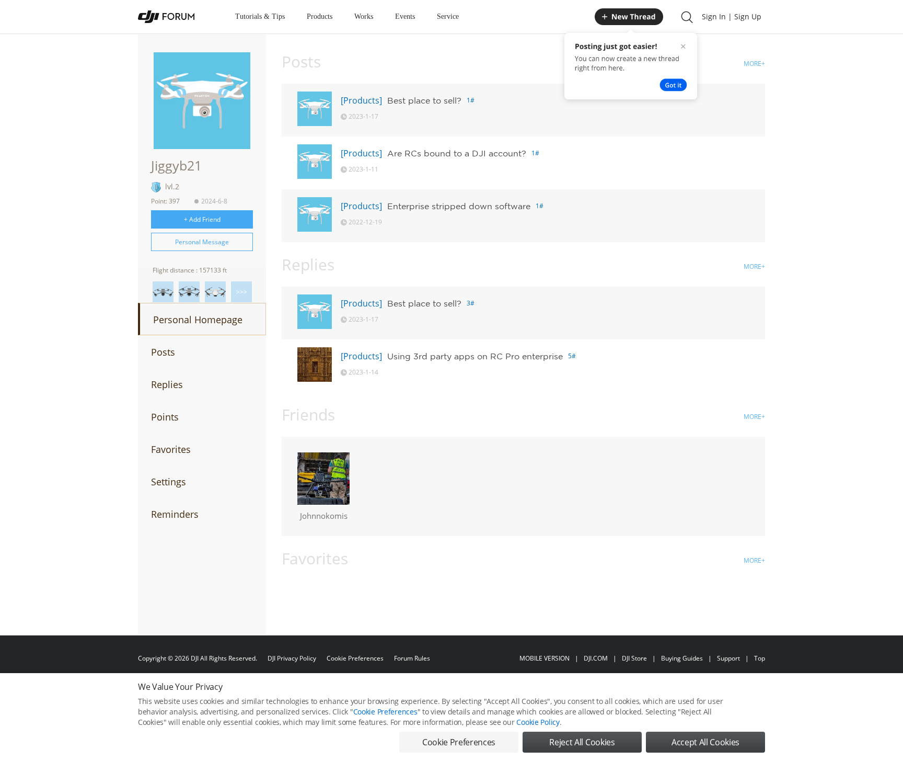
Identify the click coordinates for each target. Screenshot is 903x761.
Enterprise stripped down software (458, 206)
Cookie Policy (537, 722)
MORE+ (754, 63)
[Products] (361, 100)
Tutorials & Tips (260, 16)
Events (405, 16)
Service (448, 16)
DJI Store (634, 658)
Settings (168, 481)
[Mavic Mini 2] (215, 291)
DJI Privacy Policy (292, 658)
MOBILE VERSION (544, 658)
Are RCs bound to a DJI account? (456, 153)
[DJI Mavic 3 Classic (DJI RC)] (189, 291)
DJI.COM (596, 658)
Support (728, 658)
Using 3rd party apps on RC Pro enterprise (475, 356)
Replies (167, 384)
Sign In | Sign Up (731, 16)
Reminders (175, 514)
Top (759, 658)
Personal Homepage (197, 319)
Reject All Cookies (582, 742)
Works (363, 16)
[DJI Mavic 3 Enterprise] (163, 291)
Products (319, 16)
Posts (163, 352)
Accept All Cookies (705, 742)
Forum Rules (412, 658)
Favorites (171, 449)
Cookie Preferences (355, 658)
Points (165, 417)
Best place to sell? (424, 100)
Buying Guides (682, 658)
